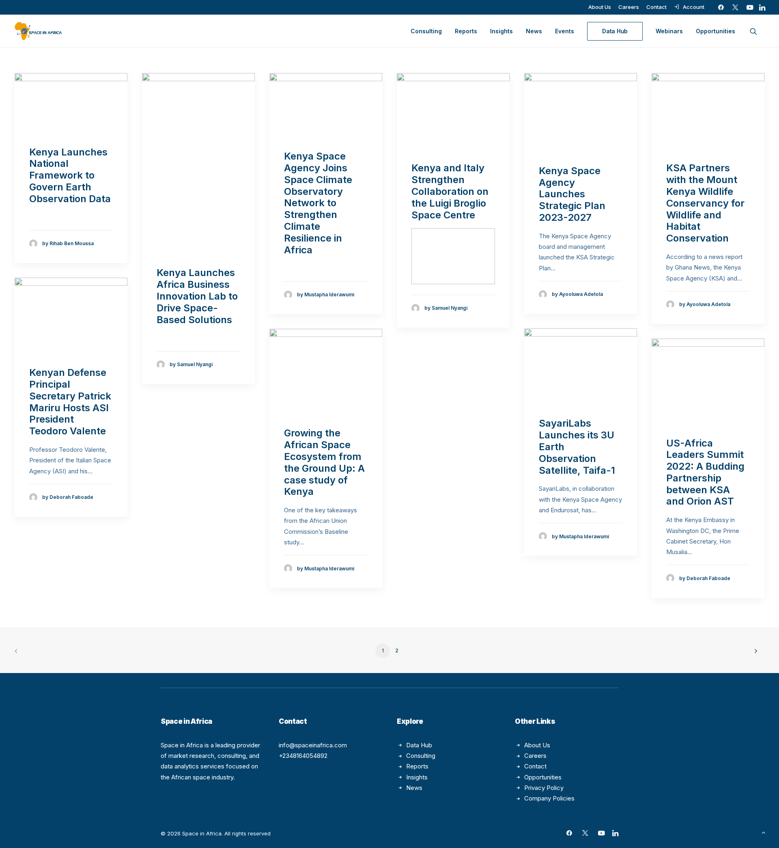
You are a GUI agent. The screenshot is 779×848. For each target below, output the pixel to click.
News (534, 31)
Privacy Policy (544, 788)
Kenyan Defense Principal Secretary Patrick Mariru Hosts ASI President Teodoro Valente (70, 402)
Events (564, 31)
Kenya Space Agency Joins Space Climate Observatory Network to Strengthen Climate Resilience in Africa (318, 202)
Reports (466, 31)
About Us (599, 7)
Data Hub (419, 745)
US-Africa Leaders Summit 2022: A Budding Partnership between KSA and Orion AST (705, 472)
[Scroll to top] (763, 832)
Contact (656, 7)
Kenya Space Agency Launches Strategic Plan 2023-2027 (572, 194)
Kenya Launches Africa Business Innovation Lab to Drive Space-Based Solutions (197, 296)
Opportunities (715, 31)
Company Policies (549, 798)
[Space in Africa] (38, 31)
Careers (628, 7)
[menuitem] (599, 7)
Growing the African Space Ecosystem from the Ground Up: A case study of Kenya (324, 462)
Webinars (669, 31)
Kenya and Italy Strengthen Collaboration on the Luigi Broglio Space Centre (449, 191)
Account (693, 7)
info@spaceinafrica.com (313, 745)
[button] (720, 7)
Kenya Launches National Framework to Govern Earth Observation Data (70, 175)
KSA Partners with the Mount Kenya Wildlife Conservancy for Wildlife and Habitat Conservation (705, 203)
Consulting (426, 31)
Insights (501, 31)
